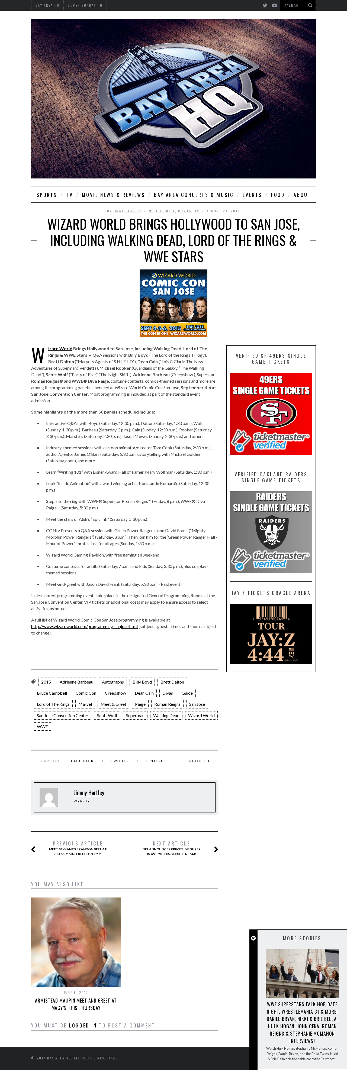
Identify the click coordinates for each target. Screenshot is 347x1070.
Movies (185, 211)
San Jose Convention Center (62, 715)
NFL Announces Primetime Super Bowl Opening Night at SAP (172, 848)
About (302, 194)
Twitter (120, 761)
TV (69, 194)
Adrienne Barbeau (76, 681)
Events (252, 194)
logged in (83, 1025)
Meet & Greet (162, 211)
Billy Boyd (142, 681)
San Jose (197, 704)
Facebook (82, 761)
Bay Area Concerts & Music (194, 194)
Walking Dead (166, 715)
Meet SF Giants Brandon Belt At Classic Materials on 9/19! (78, 848)
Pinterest (157, 761)
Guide (187, 692)
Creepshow (115, 692)
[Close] (253, 938)
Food (278, 194)
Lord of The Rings (53, 704)
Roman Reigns (167, 704)
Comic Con (86, 692)
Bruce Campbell (52, 692)
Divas (167, 692)
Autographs (113, 681)
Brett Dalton (172, 681)
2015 (46, 681)
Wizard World (60, 348)
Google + (199, 761)
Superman (135, 715)
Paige (140, 704)
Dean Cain (144, 692)
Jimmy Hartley (127, 211)
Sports (47, 194)
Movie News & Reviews (113, 194)
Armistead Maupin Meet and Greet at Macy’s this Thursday (76, 1004)
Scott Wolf (107, 715)
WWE (42, 726)
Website (82, 801)
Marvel (85, 704)
